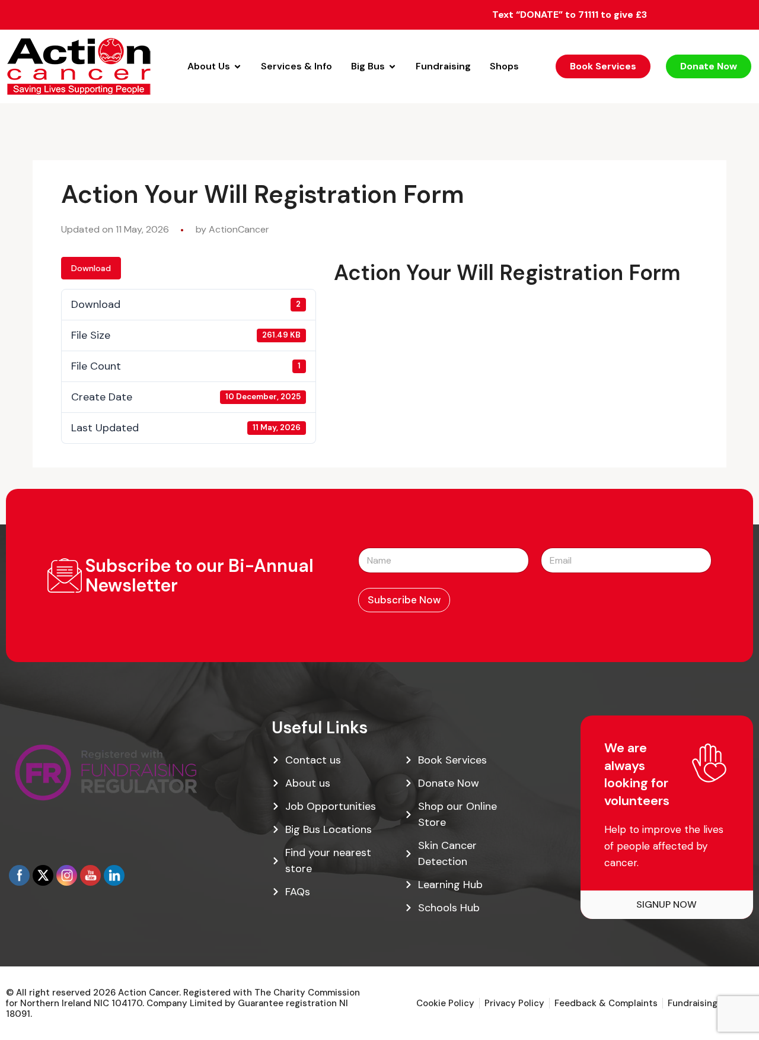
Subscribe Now (404, 599)
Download (91, 268)
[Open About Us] (237, 66)
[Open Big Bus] (392, 66)
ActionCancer (239, 229)
